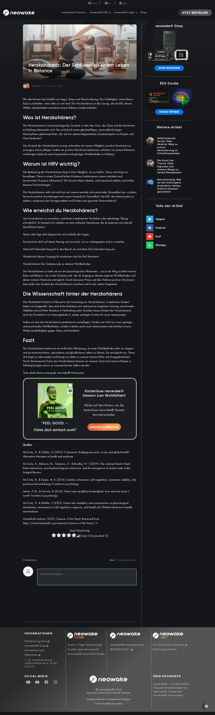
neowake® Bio (99, 12)
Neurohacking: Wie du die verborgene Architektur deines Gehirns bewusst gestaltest (169, 186)
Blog (143, 12)
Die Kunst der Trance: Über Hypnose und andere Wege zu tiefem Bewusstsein (169, 166)
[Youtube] (28, 682)
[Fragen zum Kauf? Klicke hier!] (206, 706)
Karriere (126, 692)
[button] (169, 219)
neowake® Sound (73, 12)
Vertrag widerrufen (96, 699)
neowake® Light (124, 12)
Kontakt (116, 692)
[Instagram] (55, 682)
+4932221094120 (33, 663)
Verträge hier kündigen (119, 699)
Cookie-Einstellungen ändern (108, 703)
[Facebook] (46, 682)
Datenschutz (105, 692)
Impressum (91, 692)
